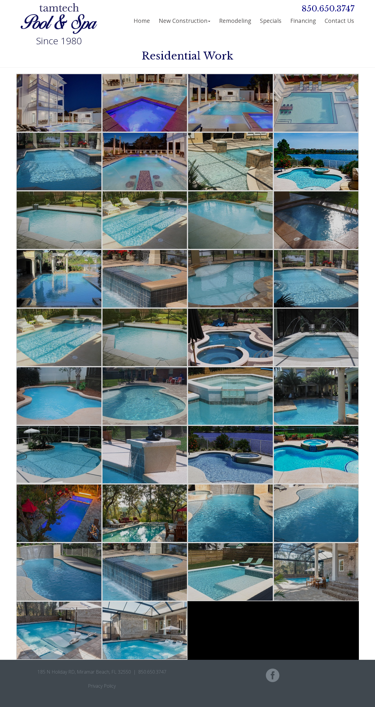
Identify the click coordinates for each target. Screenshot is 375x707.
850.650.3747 (327, 9)
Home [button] (142, 21)
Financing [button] (303, 21)
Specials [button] (271, 21)
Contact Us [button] (339, 21)
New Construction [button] (183, 21)
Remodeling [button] (235, 21)
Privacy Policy (102, 686)
